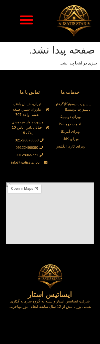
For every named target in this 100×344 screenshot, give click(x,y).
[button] (26, 19)
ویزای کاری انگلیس (70, 146)
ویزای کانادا (70, 139)
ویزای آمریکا (70, 131)
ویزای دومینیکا (70, 117)
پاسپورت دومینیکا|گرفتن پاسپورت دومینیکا (72, 106)
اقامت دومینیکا (70, 124)
